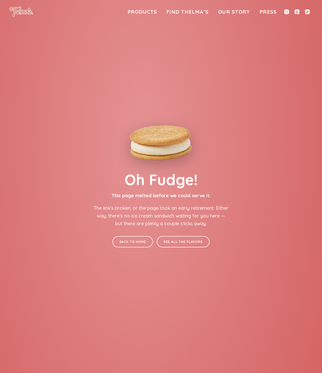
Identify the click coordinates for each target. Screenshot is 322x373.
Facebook (297, 12)
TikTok (307, 12)
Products (142, 11)
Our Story (234, 11)
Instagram (286, 12)
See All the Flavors (183, 242)
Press (268, 11)
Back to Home (133, 242)
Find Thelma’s (187, 11)
